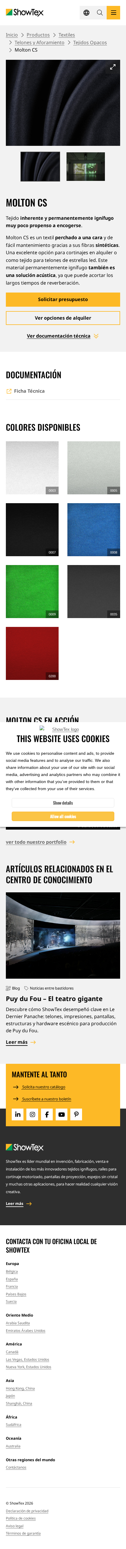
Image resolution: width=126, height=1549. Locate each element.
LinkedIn (17, 1114)
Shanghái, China (19, 1403)
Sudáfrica (13, 1424)
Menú (113, 12)
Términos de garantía (23, 1533)
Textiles (67, 35)
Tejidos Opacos (90, 42)
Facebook (47, 1114)
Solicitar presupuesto (63, 299)
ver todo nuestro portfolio (36, 842)
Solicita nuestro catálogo (43, 1086)
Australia (13, 1446)
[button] (100, 12)
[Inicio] (25, 13)
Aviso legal (14, 1525)
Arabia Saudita (18, 1322)
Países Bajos (16, 1294)
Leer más (17, 1042)
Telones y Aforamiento (39, 42)
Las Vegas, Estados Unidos (27, 1359)
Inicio (12, 35)
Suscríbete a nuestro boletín (46, 1099)
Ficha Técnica (29, 391)
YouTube (61, 1114)
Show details (63, 803)
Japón (10, 1395)
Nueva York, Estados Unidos (28, 1366)
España (12, 1279)
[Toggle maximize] (112, 67)
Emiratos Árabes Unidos (25, 1330)
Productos (38, 35)
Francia (12, 1286)
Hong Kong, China (20, 1388)
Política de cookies (21, 1518)
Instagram (32, 1114)
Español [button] (86, 12)
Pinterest (76, 1114)
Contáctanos (16, 1467)
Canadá (12, 1351)
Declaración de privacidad (27, 1510)
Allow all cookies (63, 816)
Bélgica (12, 1271)
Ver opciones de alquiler (63, 318)
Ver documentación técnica (59, 336)
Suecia (11, 1301)
